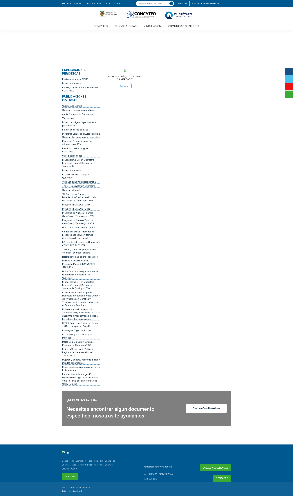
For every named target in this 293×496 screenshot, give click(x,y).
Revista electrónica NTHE (75, 79)
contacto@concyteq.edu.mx (157, 466)
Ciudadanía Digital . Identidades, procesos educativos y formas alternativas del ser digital (78, 234)
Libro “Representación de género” (79, 227)
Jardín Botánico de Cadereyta (77, 114)
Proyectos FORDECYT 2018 (76, 208)
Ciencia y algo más (71, 190)
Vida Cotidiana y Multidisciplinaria (79, 181)
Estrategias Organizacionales (76, 330)
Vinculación (68, 118)
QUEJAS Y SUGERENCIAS (215, 467)
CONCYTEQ (101, 26)
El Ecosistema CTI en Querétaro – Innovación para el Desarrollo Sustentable (79, 163)
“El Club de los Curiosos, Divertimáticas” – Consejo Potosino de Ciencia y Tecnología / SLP (79, 197)
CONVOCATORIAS (126, 26)
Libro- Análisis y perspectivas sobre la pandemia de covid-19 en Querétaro (80, 274)
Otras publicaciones (72, 155)
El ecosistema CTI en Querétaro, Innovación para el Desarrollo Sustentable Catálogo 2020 (78, 285)
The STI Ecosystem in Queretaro (78, 186)
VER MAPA (70, 476)
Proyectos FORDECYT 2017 (76, 204)
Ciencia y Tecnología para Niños (78, 110)
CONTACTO (222, 478)
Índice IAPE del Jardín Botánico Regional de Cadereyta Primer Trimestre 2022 (78, 352)
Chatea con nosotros (206, 408)
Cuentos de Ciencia (72, 106)
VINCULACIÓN (152, 26)
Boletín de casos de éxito (75, 129)
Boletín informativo (71, 83)
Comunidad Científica (183, 26)
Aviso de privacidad (72, 491)
